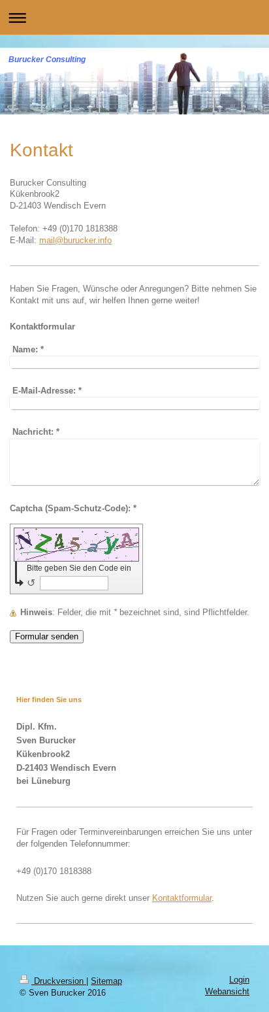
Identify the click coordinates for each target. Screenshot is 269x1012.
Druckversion (58, 981)
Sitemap (106, 981)
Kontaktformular (182, 898)
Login (239, 980)
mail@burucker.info (75, 240)
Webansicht (227, 991)
